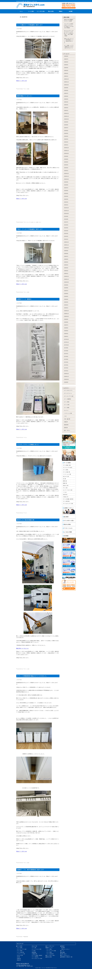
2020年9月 (66, 250)
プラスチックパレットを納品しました (28, 444)
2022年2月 (66, 202)
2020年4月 (66, 264)
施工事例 (63, 947)
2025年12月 (66, 79)
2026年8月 (66, 56)
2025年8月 (66, 90)
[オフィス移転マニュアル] (69, 547)
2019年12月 (66, 276)
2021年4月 (66, 230)
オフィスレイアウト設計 (28, 222)
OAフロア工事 (20, 955)
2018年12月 (66, 310)
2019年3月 (66, 302)
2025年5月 (66, 99)
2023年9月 (66, 156)
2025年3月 (66, 104)
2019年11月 (66, 279)
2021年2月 (66, 236)
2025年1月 (66, 110)
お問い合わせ (63, 953)
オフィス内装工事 (20, 952)
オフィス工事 (26, 668)
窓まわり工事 (34, 946)
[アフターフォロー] (69, 528)
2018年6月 (66, 327)
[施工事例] (69, 516)
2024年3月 (66, 139)
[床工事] (69, 479)
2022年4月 (66, 196)
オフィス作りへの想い (51, 955)
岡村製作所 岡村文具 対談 (66, 956)
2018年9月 (66, 319)
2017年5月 (66, 359)
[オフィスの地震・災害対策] (69, 499)
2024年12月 (66, 113)
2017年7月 (66, 353)
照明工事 (66, 427)
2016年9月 (66, 382)
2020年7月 (66, 256)
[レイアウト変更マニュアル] (69, 555)
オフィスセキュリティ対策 (37, 958)
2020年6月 (66, 259)
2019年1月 (66, 307)
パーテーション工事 (68, 413)
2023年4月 (66, 164)
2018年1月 (66, 336)
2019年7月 (66, 290)
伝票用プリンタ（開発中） (24, 299)
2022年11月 (66, 176)
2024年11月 (66, 116)
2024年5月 (66, 133)
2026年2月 (66, 73)
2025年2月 (66, 107)
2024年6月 (66, 130)
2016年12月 (66, 373)
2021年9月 (66, 216)
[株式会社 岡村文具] (69, 578)
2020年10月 (66, 247)
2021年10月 (66, 213)
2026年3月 (66, 70)
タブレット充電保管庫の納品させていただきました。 (32, 676)
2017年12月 (66, 339)
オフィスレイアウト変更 (51, 950)
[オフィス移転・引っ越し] (69, 465)
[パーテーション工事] (69, 474)
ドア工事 (33, 950)
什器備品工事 (34, 953)
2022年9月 (66, 182)
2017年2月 (66, 367)
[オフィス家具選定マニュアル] (69, 564)
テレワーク (66, 410)
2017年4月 (66, 362)
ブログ (40, 222)
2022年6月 (66, 190)
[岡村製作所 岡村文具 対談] (69, 455)
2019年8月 (66, 287)
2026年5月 (66, 64)
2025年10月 (66, 84)
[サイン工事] (69, 488)
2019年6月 (66, 293)
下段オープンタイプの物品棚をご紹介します (30, 229)
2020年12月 (66, 242)
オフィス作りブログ (50, 946)
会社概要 (63, 952)
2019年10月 (66, 282)
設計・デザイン (67, 430)
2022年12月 (66, 173)
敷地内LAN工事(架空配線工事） (26, 520)
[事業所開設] (69, 494)
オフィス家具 (26, 88)
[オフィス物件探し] (69, 501)
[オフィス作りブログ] (69, 540)
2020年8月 (66, 253)
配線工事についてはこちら (22, 648)
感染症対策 (26, 936)
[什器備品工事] (69, 497)
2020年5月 (66, 262)
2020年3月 (66, 267)
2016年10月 (66, 379)
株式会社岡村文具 (25, 963)
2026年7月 (66, 59)
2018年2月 (66, 333)
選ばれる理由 (49, 956)
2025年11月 (66, 81)
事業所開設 (34, 952)
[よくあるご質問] (69, 532)
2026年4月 (66, 67)
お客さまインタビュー (65, 949)
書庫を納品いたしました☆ (24, 96)
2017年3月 (66, 365)
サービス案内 (19, 946)
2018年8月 (66, 322)
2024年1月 (66, 144)
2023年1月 (66, 170)
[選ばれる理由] (69, 524)
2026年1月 (66, 76)
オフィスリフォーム (68, 393)
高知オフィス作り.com (21, 80)
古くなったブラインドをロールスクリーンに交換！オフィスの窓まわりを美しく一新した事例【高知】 (68, 33)
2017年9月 (66, 347)
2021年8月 (66, 219)
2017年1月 (66, 370)
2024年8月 (66, 124)
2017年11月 (66, 342)
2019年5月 (66, 296)
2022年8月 (66, 184)
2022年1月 (66, 204)
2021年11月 (66, 210)
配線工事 (19, 960)
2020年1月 (66, 273)
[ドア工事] (69, 492)
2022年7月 (66, 187)
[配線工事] (69, 483)
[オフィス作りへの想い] (69, 520)
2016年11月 (66, 376)
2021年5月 (66, 227)
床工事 (18, 956)
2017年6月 (66, 356)
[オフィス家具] (69, 470)
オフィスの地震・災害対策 (37, 955)
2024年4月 (66, 136)
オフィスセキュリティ (68, 390)
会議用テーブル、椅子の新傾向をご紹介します (30, 870)
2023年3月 (66, 167)
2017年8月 (66, 350)
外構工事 (66, 421)
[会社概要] (69, 535)
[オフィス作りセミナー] (69, 442)
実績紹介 (63, 946)
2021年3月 (66, 233)
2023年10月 (66, 153)
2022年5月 (66, 193)
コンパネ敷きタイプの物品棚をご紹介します (30, 25)
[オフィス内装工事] (69, 472)
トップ (62, 950)
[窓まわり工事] (69, 485)
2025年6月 (66, 96)
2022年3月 (66, 199)
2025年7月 (66, 93)
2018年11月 (66, 313)
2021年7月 (66, 222)
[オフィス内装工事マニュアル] (69, 572)
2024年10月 (66, 119)
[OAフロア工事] (69, 476)
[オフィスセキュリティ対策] (69, 503)
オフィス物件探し (35, 956)
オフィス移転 (66, 407)
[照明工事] (69, 481)
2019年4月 (66, 299)
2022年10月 (66, 179)
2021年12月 (66, 207)
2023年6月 (66, 159)
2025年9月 (66, 87)
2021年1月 (66, 239)
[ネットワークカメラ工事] (69, 490)
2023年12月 (66, 147)
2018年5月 (66, 330)
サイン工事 (34, 947)
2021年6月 (66, 224)
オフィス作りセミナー (65, 955)
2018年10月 (66, 316)
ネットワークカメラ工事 (36, 949)
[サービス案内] (69, 462)
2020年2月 (66, 270)
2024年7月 (66, 127)
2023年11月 (66, 150)
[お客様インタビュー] (69, 510)
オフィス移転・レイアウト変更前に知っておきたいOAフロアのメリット (68, 47)
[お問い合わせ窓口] (69, 585)
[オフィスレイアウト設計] (69, 467)
